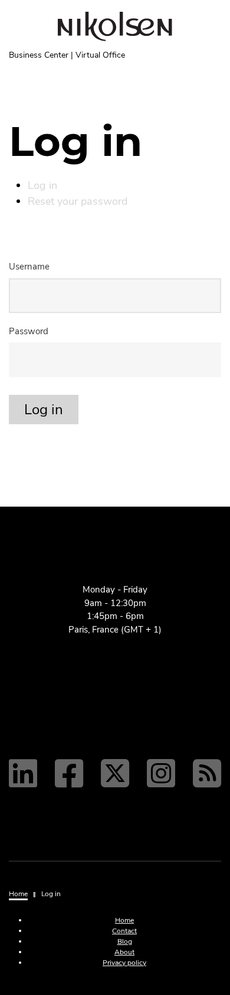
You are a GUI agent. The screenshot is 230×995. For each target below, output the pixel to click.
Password (28, 331)
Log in (42, 185)
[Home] (115, 26)
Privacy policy (124, 962)
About (124, 952)
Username (29, 266)
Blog (124, 941)
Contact (124, 931)
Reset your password (77, 201)
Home (124, 920)
